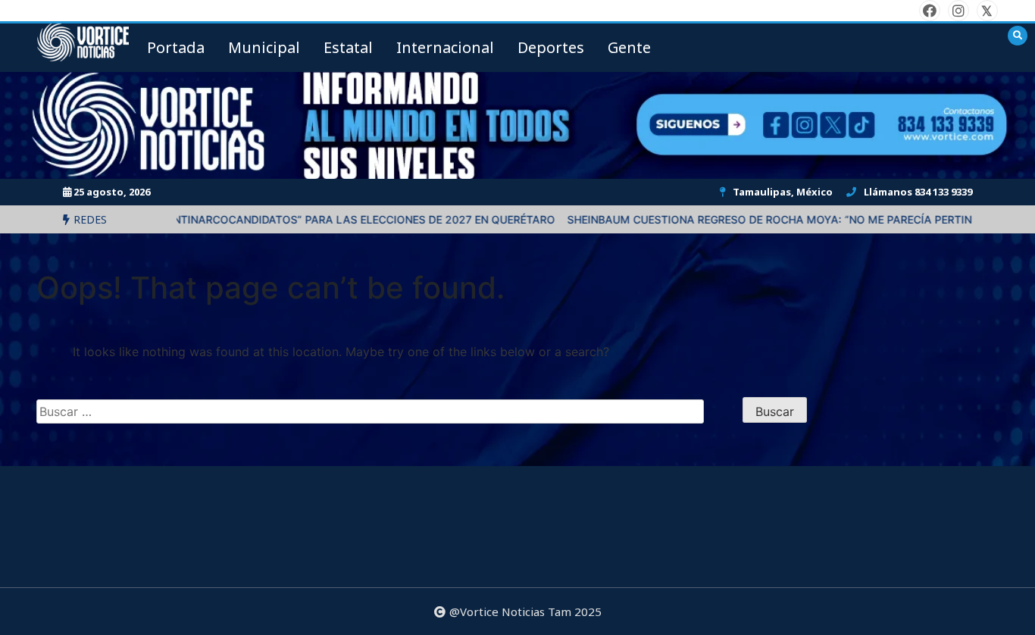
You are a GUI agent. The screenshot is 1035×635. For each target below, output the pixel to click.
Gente (629, 47)
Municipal (264, 47)
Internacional (445, 47)
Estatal (348, 47)
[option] (289, 219)
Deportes (551, 47)
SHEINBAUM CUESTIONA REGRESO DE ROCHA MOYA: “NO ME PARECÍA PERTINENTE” (756, 219)
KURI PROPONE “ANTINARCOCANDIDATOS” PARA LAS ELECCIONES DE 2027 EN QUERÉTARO (289, 219)
